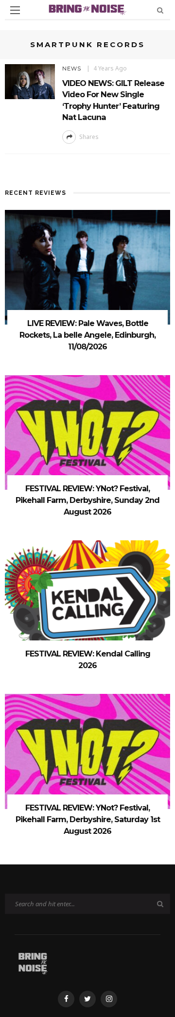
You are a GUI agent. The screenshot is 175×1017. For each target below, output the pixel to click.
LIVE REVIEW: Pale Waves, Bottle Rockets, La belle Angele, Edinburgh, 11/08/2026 (87, 335)
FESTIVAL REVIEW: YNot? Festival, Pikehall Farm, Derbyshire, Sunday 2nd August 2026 (87, 500)
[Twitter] (87, 999)
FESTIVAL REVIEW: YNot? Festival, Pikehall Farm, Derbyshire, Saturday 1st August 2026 (88, 819)
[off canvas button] (15, 10)
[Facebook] (66, 999)
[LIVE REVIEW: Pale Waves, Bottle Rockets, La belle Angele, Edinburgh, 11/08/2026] (87, 266)
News (71, 68)
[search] (160, 10)
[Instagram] (109, 999)
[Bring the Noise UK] (33, 961)
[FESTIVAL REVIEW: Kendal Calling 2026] (87, 597)
